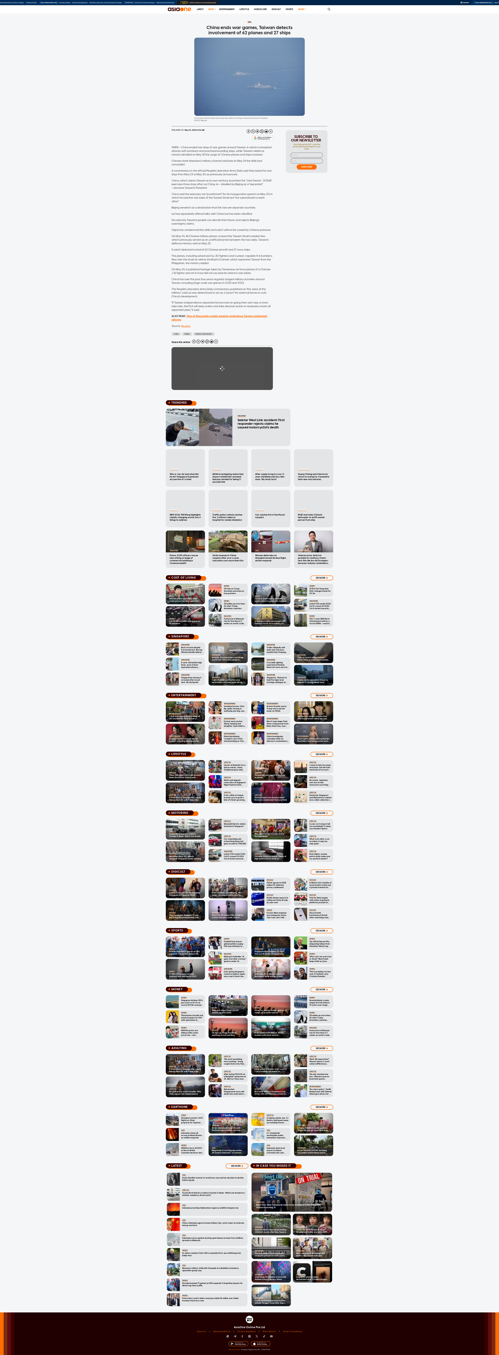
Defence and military (203, 334)
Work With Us (269, 1331)
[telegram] (257, 131)
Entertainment (227, 9)
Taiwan (187, 334)
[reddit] (266, 131)
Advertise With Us (221, 1331)
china (176, 334)
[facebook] (248, 131)
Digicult (276, 9)
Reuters (185, 326)
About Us (201, 1331)
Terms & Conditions (292, 1331)
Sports (289, 9)
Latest (200, 9)
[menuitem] (200, 9)
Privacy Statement (246, 1331)
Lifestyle (244, 9)
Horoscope (260, 9)
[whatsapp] (262, 131)
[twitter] (253, 131)
